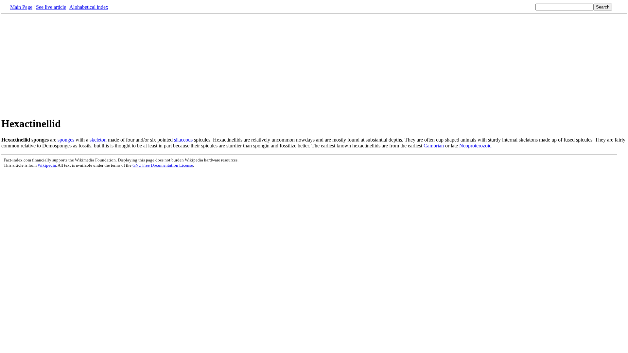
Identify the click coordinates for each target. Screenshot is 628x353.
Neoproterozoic (475, 145)
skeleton (98, 140)
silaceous (183, 140)
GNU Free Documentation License (162, 165)
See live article (51, 7)
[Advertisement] (314, 65)
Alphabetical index (88, 7)
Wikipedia (47, 165)
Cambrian (434, 145)
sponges (66, 140)
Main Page (21, 7)
